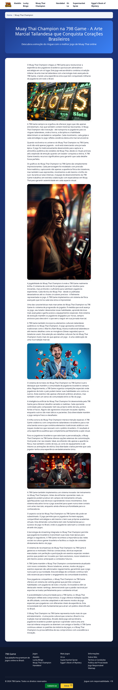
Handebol (60, 3)
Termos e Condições (97, 660)
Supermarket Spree (79, 4)
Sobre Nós (92, 657)
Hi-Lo (68, 4)
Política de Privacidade (98, 662)
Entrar (66, 686)
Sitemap (91, 668)
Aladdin (17, 3)
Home (9, 15)
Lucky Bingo (25, 4)
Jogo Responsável (95, 665)
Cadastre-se (52, 686)
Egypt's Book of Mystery (98, 4)
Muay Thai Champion (40, 4)
